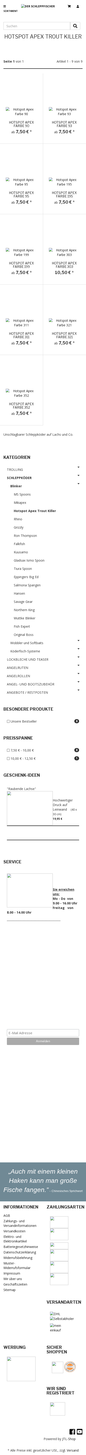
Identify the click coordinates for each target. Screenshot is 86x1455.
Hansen (19, 593)
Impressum (11, 1273)
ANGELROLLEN (18, 676)
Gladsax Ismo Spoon (29, 560)
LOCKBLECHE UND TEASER (27, 659)
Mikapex (20, 502)
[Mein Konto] (80, 4)
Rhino (18, 519)
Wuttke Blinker (24, 618)
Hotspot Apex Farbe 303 (64, 265)
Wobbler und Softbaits (26, 643)
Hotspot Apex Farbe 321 (64, 335)
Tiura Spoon (23, 568)
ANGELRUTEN (17, 667)
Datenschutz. (43, 1015)
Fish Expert (22, 626)
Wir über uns (12, 1279)
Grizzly (18, 527)
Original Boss (23, 634)
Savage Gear (23, 601)
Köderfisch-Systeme (25, 651)
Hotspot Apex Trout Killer (35, 511)
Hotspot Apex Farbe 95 (21, 194)
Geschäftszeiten (15, 1284)
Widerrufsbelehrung (17, 1257)
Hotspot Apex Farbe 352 (21, 405)
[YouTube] (80, 1431)
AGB (6, 1215)
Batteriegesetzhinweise (20, 1246)
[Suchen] (75, 26)
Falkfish (19, 544)
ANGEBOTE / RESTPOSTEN (27, 692)
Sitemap (9, 1290)
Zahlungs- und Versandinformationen (19, 1223)
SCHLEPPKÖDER (19, 478)
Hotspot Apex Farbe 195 (64, 194)
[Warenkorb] (71, 4)
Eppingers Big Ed (26, 577)
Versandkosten (14, 1231)
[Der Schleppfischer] (39, 10)
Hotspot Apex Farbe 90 (21, 124)
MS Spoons (22, 494)
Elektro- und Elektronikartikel (15, 1238)
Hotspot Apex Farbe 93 (64, 124)
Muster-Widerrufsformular (17, 1265)
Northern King (24, 610)
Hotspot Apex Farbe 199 (21, 265)
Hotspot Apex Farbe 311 (21, 335)
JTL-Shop (69, 1439)
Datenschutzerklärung (19, 1252)
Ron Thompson (25, 535)
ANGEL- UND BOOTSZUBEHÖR (30, 684)
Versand (73, 1450)
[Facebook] (72, 1431)
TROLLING (15, 469)
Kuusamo (21, 552)
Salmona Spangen (27, 585)
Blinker (16, 486)
